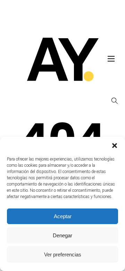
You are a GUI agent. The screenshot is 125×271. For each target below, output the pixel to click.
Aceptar (63, 216)
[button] (114, 145)
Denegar (62, 235)
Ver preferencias (62, 254)
